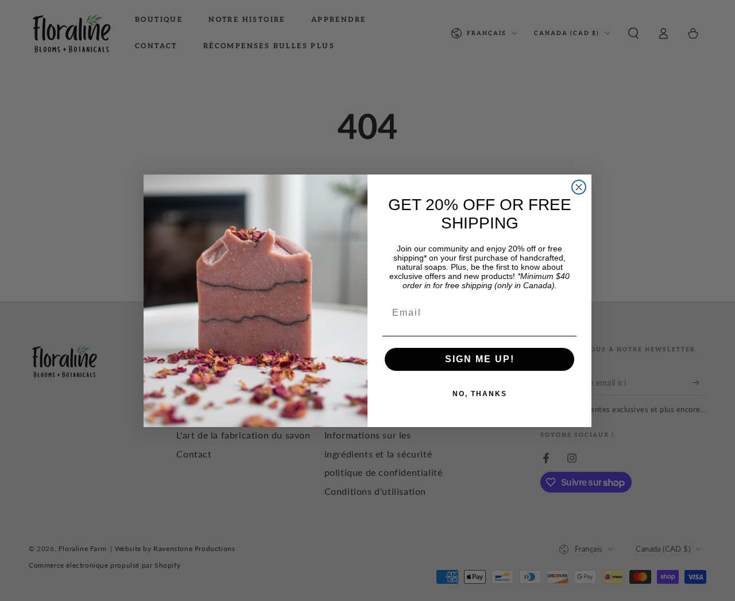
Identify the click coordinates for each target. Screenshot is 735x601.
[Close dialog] (579, 187)
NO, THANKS (479, 394)
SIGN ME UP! (479, 359)
